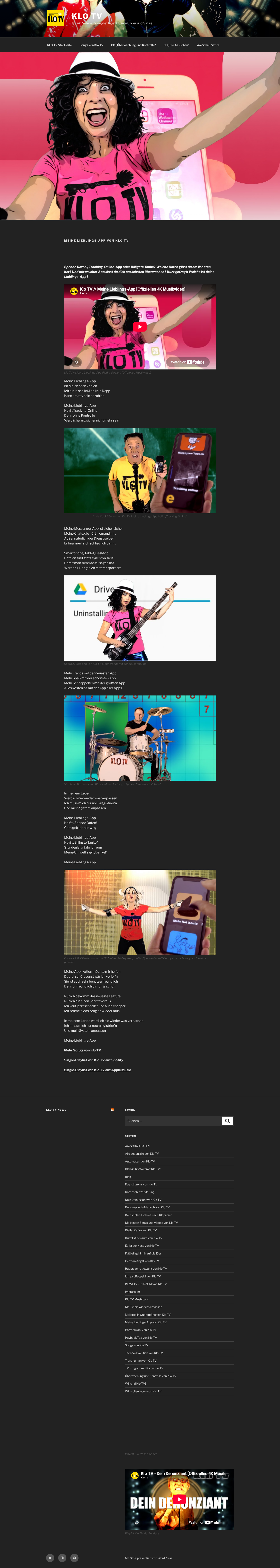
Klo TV (87, 16)
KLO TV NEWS (56, 1109)
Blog (128, 1176)
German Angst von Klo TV (142, 1261)
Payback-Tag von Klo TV (141, 1337)
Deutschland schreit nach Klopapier (148, 1215)
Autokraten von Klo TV (140, 1161)
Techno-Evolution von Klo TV (144, 1353)
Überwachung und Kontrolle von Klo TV (150, 1376)
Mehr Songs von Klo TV (82, 1050)
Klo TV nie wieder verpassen (143, 1307)
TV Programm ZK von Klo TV (144, 1368)
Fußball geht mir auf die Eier (143, 1253)
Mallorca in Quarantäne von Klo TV (148, 1314)
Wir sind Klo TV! (135, 1383)
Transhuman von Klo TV (141, 1360)
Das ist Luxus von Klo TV (141, 1184)
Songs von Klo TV (91, 45)
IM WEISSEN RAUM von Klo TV (146, 1284)
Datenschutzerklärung (139, 1192)
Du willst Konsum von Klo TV (143, 1238)
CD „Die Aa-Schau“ (176, 45)
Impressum (132, 1291)
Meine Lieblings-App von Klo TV (146, 1322)
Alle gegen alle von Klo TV (142, 1153)
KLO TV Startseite (59, 45)
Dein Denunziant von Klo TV (143, 1199)
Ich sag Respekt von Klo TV (143, 1276)
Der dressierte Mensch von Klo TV (147, 1207)
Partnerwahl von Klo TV (140, 1330)
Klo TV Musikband (137, 1299)
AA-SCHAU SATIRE (138, 1146)
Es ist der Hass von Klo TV (142, 1245)
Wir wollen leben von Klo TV (143, 1391)
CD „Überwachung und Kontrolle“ (133, 45)
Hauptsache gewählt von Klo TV (146, 1268)
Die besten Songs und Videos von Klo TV (151, 1222)
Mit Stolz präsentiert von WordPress (148, 1558)
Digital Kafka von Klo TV (141, 1230)
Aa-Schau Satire (208, 45)
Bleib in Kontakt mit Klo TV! (142, 1169)
